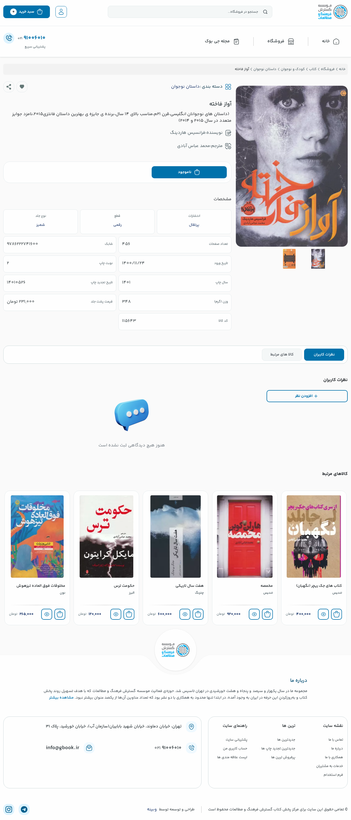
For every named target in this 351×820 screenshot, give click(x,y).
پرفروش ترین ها (283, 757)
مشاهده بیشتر (61, 698)
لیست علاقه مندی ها (232, 757)
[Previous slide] (339, 166)
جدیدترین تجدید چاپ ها (278, 748)
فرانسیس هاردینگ (187, 132)
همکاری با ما (334, 757)
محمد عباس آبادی (193, 146)
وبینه (152, 809)
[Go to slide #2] (289, 259)
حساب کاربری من (235, 748)
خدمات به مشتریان (329, 766)
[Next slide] (244, 166)
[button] (21, 86)
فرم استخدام (333, 775)
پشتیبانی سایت (236, 740)
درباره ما (337, 748)
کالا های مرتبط (282, 355)
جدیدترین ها (286, 740)
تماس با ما (336, 740)
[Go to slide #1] (318, 259)
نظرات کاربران (324, 355)
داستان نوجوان (185, 87)
